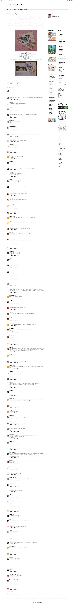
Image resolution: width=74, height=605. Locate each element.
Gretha (10, 237)
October (60, 150)
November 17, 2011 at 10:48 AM (14, 110)
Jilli (10, 107)
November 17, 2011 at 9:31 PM (14, 344)
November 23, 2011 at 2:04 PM (14, 554)
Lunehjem (59, 93)
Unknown (10, 323)
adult (64, 120)
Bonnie (10, 466)
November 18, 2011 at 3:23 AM (14, 412)
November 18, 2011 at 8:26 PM (14, 469)
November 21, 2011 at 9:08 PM (14, 538)
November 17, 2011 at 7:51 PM (14, 314)
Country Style (60, 88)
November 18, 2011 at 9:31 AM (14, 424)
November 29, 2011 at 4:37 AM (14, 576)
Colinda (10, 221)
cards (62, 112)
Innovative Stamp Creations (61, 91)
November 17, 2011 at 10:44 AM (14, 104)
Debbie (10, 390)
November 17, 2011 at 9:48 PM (14, 351)
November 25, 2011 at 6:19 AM (14, 571)
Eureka (64, 128)
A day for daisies (61, 126)
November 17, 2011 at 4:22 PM (14, 224)
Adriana (10, 120)
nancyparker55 (11, 410)
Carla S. (10, 232)
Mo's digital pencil (18, 83)
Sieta (10, 113)
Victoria (61, 125)
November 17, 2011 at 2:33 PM (14, 195)
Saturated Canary (62, 117)
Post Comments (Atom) (14, 594)
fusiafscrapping (11, 139)
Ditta (10, 263)
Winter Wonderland (52, 100)
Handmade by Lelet (62, 49)
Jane (26, 77)
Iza (9, 354)
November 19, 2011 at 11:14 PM (14, 511)
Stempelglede (60, 115)
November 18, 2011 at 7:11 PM (13, 449)
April (60, 158)
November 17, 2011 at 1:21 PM (14, 158)
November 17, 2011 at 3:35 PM (14, 218)
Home (8, 9)
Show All (65, 56)
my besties (59, 134)
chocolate (64, 125)
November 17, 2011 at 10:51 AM (14, 117)
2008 (59, 166)
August (60, 153)
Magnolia (64, 116)
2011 (59, 143)
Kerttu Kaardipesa (15, 4)
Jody (10, 494)
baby (58, 116)
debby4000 (11, 427)
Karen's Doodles (60, 129)
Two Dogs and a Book (12, 579)
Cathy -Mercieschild (12, 288)
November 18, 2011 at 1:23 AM (14, 387)
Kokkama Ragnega (62, 62)
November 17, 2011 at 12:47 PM (14, 152)
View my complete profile (55, 16)
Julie (10, 347)
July (60, 154)
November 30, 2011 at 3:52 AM (14, 589)
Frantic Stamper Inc (61, 89)
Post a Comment (10, 591)
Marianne (10, 441)
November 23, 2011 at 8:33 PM (14, 559)
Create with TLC (63, 127)
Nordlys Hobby (60, 95)
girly (64, 115)
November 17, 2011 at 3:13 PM (14, 213)
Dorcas (10, 179)
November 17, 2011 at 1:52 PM (14, 176)
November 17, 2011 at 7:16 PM (14, 285)
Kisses (25, 53)
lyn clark (10, 489)
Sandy (10, 198)
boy (61, 116)
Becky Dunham (11, 452)
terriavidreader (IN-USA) (13, 574)
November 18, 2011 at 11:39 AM (14, 438)
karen (10, 541)
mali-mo (60, 82)
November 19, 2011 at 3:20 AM (14, 486)
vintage (63, 134)
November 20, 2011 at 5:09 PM (14, 522)
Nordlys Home (60, 96)
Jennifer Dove (11, 295)
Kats (10, 102)
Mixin (59, 94)
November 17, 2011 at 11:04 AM (14, 123)
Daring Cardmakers (52, 97)
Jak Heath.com (61, 54)
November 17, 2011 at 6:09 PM (14, 255)
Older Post (43, 593)
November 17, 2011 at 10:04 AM (14, 93)
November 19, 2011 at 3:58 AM (14, 491)
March (60, 159)
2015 (59, 138)
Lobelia (59, 92)
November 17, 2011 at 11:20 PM (14, 368)
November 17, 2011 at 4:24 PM (14, 229)
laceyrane (11, 371)
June (60, 155)
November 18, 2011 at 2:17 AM (14, 395)
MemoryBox (63, 130)
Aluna (10, 282)
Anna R (10, 300)
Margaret (10, 514)
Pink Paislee (61, 39)
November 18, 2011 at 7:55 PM (14, 457)
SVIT (10, 258)
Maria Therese (11, 317)
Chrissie (10, 434)
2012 (59, 142)
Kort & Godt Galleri (62, 41)
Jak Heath (11, 144)
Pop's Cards (11, 216)
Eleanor (10, 161)
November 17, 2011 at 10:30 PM (14, 362)
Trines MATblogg (61, 60)
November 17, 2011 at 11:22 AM (14, 136)
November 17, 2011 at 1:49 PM (14, 169)
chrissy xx (11, 328)
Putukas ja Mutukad (62, 77)
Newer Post (9, 593)
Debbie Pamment (12, 126)
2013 (59, 141)
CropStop (50, 112)
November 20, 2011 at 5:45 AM (14, 516)
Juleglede (60, 67)
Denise (10, 251)
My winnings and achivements (22, 9)
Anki (10, 530)
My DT (11, 9)
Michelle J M (11, 546)
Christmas (62, 114)
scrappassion (61, 34)
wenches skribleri (61, 32)
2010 (59, 163)
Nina (10, 472)
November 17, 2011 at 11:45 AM (14, 141)
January (60, 162)
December (61, 144)
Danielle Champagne (12, 477)
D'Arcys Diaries (60, 128)
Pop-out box (61, 147)
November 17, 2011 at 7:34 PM (14, 297)
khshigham (11, 365)
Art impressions (60, 124)
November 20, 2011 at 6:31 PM (14, 527)
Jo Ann (10, 483)
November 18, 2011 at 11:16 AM (14, 431)
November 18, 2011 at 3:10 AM (14, 407)
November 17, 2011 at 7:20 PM (14, 292)
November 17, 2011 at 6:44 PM (14, 267)
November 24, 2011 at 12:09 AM (14, 565)
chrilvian (10, 204)
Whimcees (11, 270)
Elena (10, 557)
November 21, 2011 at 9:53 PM (14, 543)
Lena (10, 382)
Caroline (10, 415)
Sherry (10, 185)
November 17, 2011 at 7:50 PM (14, 303)
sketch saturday (51, 94)
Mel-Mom (10, 404)
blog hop (11, 83)
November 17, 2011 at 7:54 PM (14, 320)
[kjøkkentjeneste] (61, 75)
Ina (9, 155)
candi (10, 460)
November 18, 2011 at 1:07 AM (14, 379)
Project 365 (15, 9)
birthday (59, 113)
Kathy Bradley (11, 335)
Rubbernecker (60, 97)
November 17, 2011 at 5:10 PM (14, 248)
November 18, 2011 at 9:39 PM (14, 474)
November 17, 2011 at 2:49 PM (14, 201)
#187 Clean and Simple (52, 91)
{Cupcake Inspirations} (52, 86)
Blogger (41, 602)
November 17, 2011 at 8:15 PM (14, 325)
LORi (10, 519)
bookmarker (13, 83)
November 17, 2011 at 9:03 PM (14, 332)
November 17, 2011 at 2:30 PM (14, 189)
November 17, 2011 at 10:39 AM (14, 99)
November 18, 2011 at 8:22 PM (14, 463)
